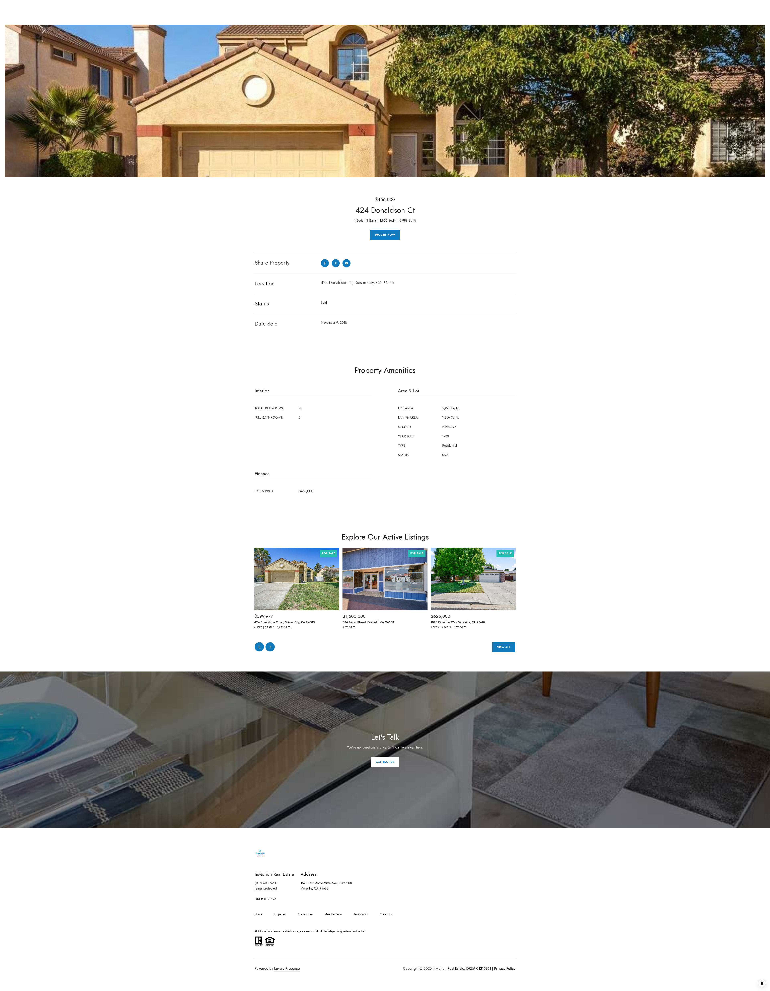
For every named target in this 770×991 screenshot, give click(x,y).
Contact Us (386, 914)
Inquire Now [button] (385, 235)
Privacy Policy (504, 968)
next (270, 646)
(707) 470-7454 (265, 883)
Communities (305, 914)
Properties (280, 914)
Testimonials (361, 914)
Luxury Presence (287, 968)
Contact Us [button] (385, 762)
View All (504, 647)
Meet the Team (333, 914)
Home (258, 914)
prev (259, 646)
